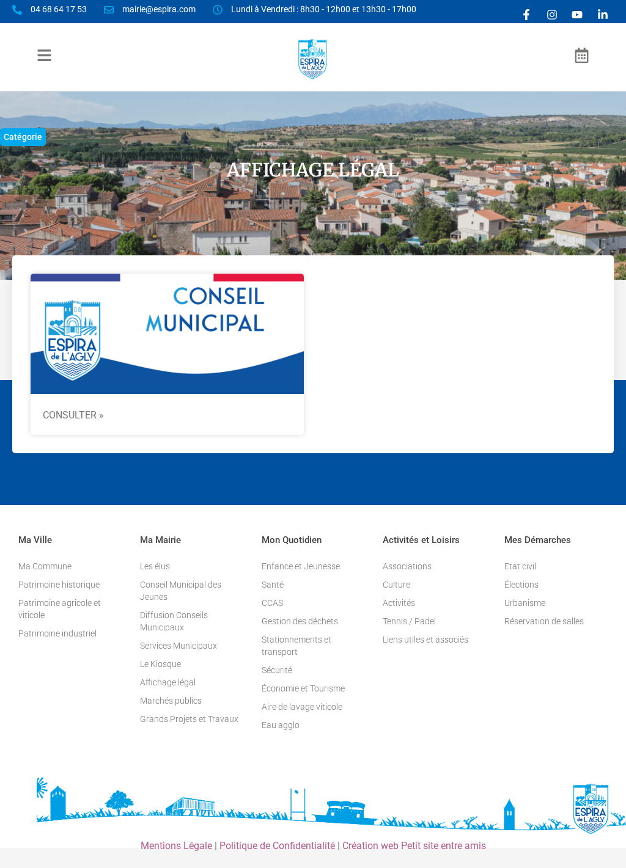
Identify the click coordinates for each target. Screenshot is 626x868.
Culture (396, 584)
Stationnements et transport (296, 646)
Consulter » (73, 415)
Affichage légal (168, 682)
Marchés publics (171, 701)
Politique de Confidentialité (277, 846)
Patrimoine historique (59, 584)
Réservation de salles (544, 621)
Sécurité (277, 670)
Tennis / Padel (409, 621)
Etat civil (520, 566)
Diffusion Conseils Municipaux (174, 621)
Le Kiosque (160, 664)
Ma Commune (45, 566)
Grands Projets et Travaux (189, 719)
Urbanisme (524, 603)
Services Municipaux (178, 646)
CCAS (272, 603)
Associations (407, 566)
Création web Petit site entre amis (414, 846)
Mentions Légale (176, 846)
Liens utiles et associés (425, 639)
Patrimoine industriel (57, 633)
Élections (521, 584)
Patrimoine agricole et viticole (59, 609)
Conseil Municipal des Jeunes (180, 591)
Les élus (155, 566)
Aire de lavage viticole (302, 707)
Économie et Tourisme (303, 688)
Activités (399, 603)
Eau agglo (281, 725)
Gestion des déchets (300, 621)
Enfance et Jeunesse (301, 566)
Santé (273, 584)
